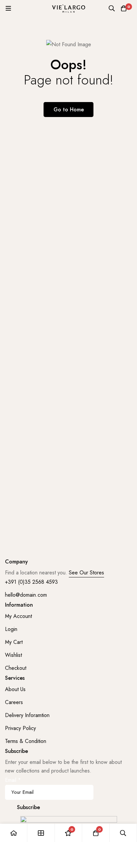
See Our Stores (86, 572)
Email (13, 780)
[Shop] (41, 833)
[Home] (13, 833)
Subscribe (28, 807)
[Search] (112, 8)
